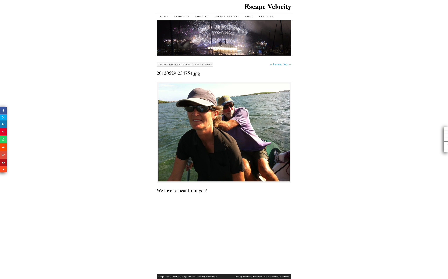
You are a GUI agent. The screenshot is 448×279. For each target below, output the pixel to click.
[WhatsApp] (3, 139)
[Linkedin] (3, 124)
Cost (249, 16)
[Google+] (3, 155)
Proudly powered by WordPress (249, 276)
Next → (287, 64)
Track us (266, 16)
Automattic (284, 276)
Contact (202, 16)
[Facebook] (3, 111)
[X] (3, 117)
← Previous (276, 64)
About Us (182, 16)
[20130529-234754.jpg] (224, 181)
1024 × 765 (199, 64)
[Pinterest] (3, 132)
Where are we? (227, 16)
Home (163, 16)
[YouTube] (3, 162)
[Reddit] (3, 147)
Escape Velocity (267, 6)
